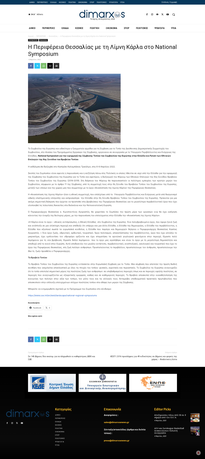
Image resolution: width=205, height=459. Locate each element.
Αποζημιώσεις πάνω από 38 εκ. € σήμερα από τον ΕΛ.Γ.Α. (170, 416)
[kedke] (52, 383)
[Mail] (157, 14)
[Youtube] (168, 14)
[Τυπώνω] (56, 66)
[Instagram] (152, 14)
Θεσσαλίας (53, 36)
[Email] (50, 66)
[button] (173, 14)
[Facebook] (147, 14)
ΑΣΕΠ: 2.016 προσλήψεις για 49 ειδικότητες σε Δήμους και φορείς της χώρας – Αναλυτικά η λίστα (143, 358)
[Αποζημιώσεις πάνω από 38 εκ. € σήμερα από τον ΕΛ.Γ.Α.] (195, 417)
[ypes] (102, 383)
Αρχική (31, 36)
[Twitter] (162, 14)
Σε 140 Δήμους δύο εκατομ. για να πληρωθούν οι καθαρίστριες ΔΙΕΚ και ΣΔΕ (61, 358)
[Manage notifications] (198, 453)
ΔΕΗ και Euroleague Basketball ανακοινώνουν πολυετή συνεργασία (169, 430)
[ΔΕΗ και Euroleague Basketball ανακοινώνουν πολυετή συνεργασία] (195, 431)
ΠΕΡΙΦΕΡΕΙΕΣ (41, 36)
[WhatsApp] (43, 66)
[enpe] (153, 383)
